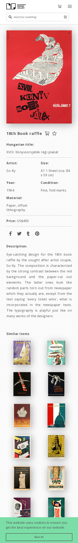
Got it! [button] (39, 537)
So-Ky (11, 170)
